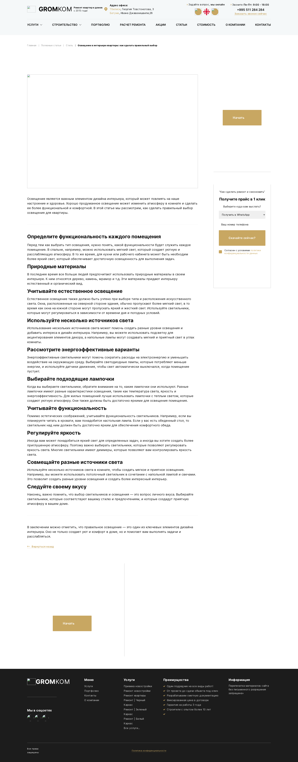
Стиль (69, 45)
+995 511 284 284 (250, 10)
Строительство (64, 24)
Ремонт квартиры (135, 695)
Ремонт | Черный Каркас (134, 702)
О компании (235, 24)
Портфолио (100, 24)
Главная (31, 45)
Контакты (263, 24)
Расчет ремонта (133, 24)
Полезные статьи (51, 45)
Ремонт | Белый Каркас (134, 721)
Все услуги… (132, 728)
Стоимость (206, 24)
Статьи (181, 24)
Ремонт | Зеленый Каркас (135, 712)
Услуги (32, 24)
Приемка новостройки (138, 686)
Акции (161, 24)
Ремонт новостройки (137, 690)
